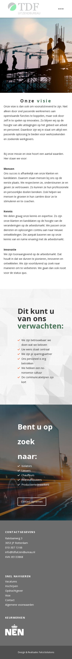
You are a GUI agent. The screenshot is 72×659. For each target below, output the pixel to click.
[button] (61, 9)
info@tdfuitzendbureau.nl (20, 552)
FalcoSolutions (46, 652)
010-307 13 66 (13, 547)
